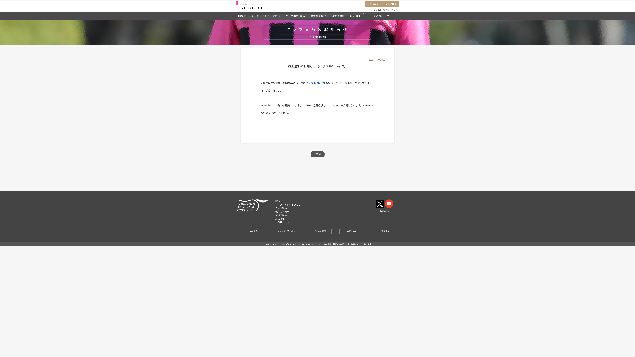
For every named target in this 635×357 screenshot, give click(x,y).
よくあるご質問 (381, 10)
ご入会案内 (281, 208)
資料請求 (373, 4)
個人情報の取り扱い (286, 231)
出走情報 (355, 16)
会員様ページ (381, 16)
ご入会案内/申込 (295, 16)
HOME (242, 16)
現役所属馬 (338, 16)
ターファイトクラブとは (265, 16)
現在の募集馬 (318, 16)
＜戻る (317, 154)
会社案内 (254, 231)
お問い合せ (394, 10)
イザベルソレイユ (315, 83)
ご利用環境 (385, 231)
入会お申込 (391, 4)
